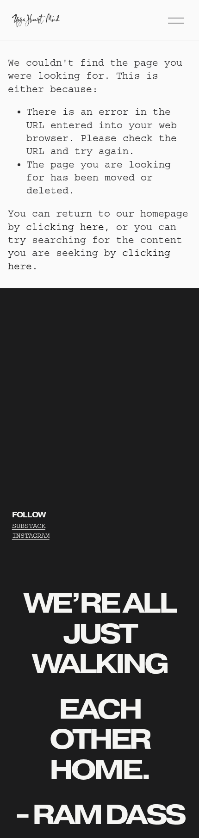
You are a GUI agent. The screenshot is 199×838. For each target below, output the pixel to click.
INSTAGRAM (31, 536)
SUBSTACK (28, 526)
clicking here (65, 227)
